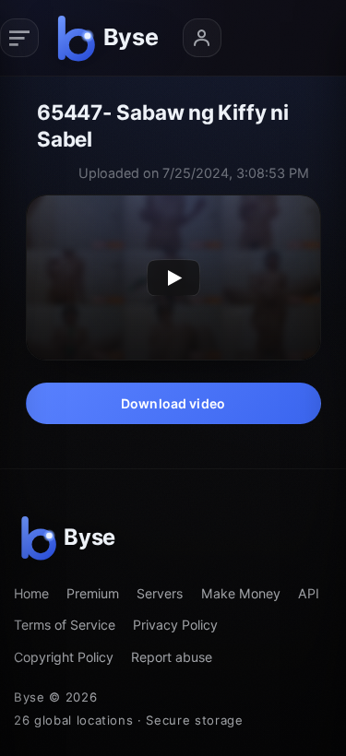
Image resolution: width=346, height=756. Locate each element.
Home (31, 593)
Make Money (240, 593)
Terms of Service (64, 624)
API (308, 593)
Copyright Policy (63, 657)
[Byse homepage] (111, 38)
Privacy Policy (175, 624)
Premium (92, 593)
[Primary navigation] (19, 37)
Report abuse (171, 657)
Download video (173, 403)
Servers (160, 593)
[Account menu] (202, 37)
